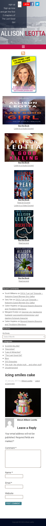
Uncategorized (11, 368)
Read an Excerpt (23, 203)
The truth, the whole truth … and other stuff (23, 364)
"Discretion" (10, 349)
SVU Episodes (11, 361)
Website (9, 493)
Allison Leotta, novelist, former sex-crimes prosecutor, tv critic (23, 33)
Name (9, 472)
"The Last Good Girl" (13, 355)
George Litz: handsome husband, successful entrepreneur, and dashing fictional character (23, 315)
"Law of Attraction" (13, 352)
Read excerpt (24, 243)
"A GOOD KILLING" (12, 346)
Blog (7, 358)
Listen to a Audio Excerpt (24, 129)
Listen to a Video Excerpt (24, 206)
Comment (10, 448)
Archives (6, 333)
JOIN (26, 4)
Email (8, 483)
